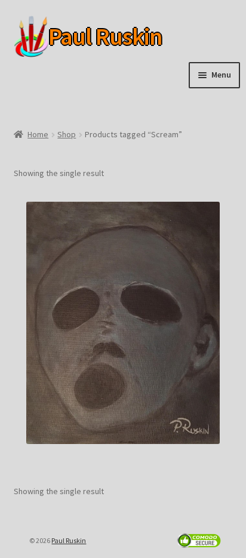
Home (37, 134)
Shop (66, 134)
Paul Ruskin (86, 36)
